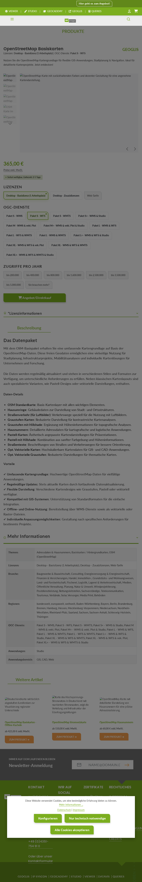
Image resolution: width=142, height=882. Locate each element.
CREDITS (115, 839)
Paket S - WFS (37, 215)
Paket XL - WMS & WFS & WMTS (69, 245)
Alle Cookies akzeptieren (72, 830)
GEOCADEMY (55, 11)
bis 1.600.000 (75, 276)
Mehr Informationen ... (71, 804)
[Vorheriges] (127, 149)
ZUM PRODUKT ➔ (19, 739)
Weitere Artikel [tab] (29, 679)
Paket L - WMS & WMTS (52, 235)
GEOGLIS (77, 11)
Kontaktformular (40, 861)
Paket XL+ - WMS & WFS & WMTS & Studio (30, 254)
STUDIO (32, 11)
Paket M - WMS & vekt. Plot (21, 225)
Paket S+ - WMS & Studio (92, 215)
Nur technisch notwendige (87, 818)
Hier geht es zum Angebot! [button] (94, 3)
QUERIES (96, 11)
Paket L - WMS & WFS (104, 225)
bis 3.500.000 (119, 276)
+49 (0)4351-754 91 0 (38, 843)
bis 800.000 (54, 276)
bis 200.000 (14, 276)
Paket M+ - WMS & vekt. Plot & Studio (64, 225)
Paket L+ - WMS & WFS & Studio (91, 235)
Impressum (79, 809)
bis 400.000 (34, 276)
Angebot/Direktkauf (36, 298)
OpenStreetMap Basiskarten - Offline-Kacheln (20, 723)
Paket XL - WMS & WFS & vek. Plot (25, 245)
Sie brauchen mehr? (40, 285)
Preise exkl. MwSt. (13, 170)
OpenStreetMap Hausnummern (116, 722)
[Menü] (12, 20)
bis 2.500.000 (97, 276)
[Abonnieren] (127, 764)
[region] (71, 113)
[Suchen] (128, 20)
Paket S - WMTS (62, 215)
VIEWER (13, 11)
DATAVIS (104, 876)
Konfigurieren (47, 818)
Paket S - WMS (14, 215)
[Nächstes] (134, 149)
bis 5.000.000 (15, 285)
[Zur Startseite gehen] (70, 20)
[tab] (29, 328)
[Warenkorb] (136, 11)
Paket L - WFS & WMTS (19, 235)
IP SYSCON (40, 876)
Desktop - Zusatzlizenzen (66, 195)
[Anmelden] (129, 11)
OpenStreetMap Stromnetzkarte (69, 722)
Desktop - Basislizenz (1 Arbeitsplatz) (25, 195)
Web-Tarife (94, 196)
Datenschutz (64, 809)
